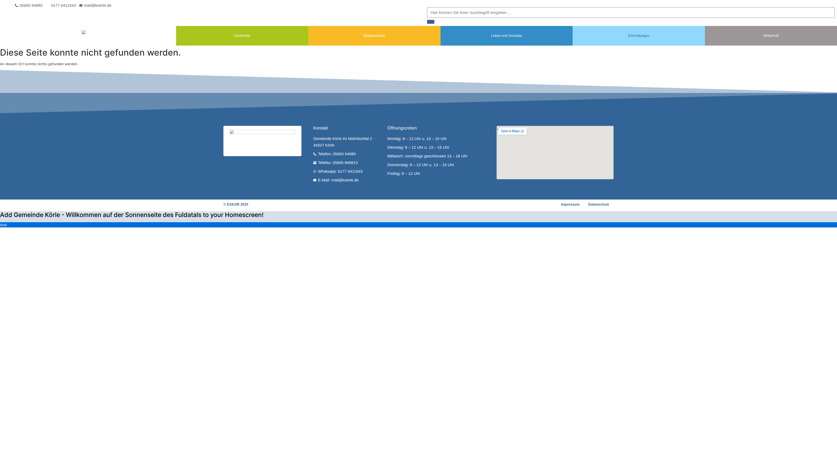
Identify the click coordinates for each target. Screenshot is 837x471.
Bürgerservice (374, 36)
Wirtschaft (771, 36)
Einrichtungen (639, 36)
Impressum (570, 204)
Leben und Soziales (506, 36)
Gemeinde (242, 36)
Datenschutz (598, 204)
